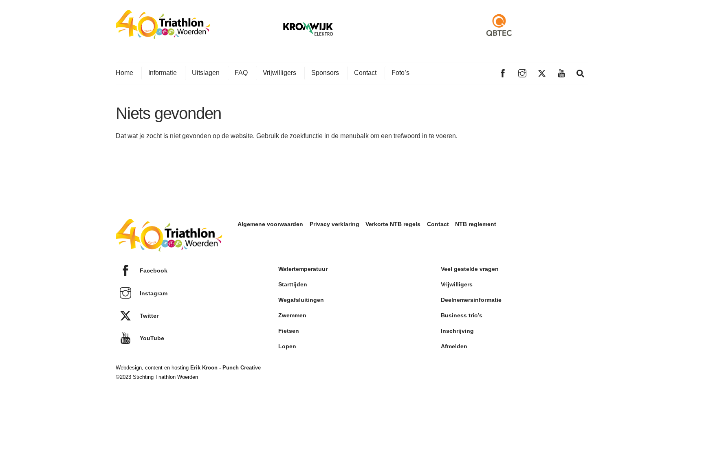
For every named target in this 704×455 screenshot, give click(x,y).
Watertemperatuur (303, 269)
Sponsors (325, 72)
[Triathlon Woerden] (163, 34)
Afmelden (454, 346)
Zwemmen (292, 315)
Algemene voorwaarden (270, 224)
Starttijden (292, 284)
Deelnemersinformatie (471, 300)
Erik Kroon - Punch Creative (225, 368)
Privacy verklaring (334, 224)
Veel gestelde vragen (470, 269)
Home (124, 72)
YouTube (151, 338)
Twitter (148, 315)
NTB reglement (475, 224)
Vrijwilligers (279, 72)
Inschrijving (457, 331)
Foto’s (400, 72)
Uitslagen (206, 72)
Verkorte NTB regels (392, 224)
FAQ (241, 72)
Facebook (152, 270)
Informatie (162, 72)
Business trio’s (461, 315)
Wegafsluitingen (301, 300)
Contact (365, 72)
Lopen (287, 346)
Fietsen (288, 331)
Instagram (152, 293)
